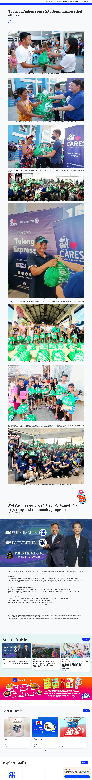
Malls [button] (52, 1)
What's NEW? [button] (47, 1)
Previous (2, 733)
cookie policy (84, 773)
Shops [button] (55, 1)
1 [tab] (45, 750)
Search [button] (88, 1)
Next (89, 733)
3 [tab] (47, 750)
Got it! (77, 776)
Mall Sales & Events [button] (76, 1)
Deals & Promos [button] (59, 1)
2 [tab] (46, 750)
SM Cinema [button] (65, 1)
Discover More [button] (83, 1)
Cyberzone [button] (70, 1)
